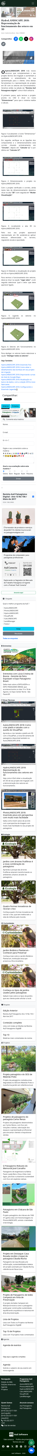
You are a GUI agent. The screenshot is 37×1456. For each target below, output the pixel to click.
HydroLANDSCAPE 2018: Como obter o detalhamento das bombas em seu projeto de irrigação (17, 369)
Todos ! (7, 624)
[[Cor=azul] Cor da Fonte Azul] (18, 453)
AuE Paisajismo (25, 1408)
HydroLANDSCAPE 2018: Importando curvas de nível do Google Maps (18, 375)
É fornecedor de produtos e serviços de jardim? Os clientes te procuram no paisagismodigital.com (18, 530)
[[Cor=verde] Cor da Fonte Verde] (16, 453)
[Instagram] (25, 1446)
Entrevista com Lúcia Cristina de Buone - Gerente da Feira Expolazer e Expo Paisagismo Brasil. (18, 677)
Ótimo (5, 474)
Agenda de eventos (12, 1345)
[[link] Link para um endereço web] (22, 453)
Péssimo (29, 474)
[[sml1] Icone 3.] (10, 456)
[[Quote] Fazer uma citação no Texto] (26, 453)
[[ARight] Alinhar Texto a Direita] (8, 453)
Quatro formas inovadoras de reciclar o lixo (17, 907)
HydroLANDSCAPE (11, 613)
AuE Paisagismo (26, 1406)
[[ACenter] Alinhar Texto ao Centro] (6, 453)
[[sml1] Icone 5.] (15, 456)
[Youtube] (8, 1446)
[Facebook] (3, 1446)
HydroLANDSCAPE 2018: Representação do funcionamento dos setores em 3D (18, 771)
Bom (11, 474)
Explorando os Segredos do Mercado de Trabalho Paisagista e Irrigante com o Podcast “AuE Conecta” (18, 582)
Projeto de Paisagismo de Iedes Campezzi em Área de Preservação (18, 1297)
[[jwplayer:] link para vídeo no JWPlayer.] (23, 456)
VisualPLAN (8, 616)
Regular (17, 474)
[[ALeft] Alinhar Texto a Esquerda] (4, 453)
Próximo (15, 406)
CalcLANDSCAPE (10, 618)
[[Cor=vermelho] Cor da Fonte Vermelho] (20, 453)
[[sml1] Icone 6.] (17, 456)
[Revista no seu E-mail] (31, 1450)
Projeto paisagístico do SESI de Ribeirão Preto (17, 1075)
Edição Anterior (10, 1010)
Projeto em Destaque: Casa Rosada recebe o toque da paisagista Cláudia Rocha (16, 1256)
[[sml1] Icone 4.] (13, 456)
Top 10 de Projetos (12, 1331)
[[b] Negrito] (10, 453)
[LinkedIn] (17, 1446)
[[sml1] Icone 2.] (8, 456)
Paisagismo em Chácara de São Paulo (18, 1210)
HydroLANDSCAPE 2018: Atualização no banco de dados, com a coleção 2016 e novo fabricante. (18, 382)
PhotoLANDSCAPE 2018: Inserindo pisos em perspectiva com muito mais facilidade (18, 815)
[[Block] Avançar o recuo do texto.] (30, 453)
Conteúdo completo (12, 1022)
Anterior (6, 406)
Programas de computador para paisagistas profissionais (16, 556)
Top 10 (6, 1034)
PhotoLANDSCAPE (11, 610)
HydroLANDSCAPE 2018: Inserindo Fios (16, 365)
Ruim (23, 474)
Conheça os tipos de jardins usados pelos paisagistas (16, 991)
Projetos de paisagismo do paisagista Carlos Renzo (15, 1118)
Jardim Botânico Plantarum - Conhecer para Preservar (16, 951)
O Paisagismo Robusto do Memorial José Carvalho (15, 1167)
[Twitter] (12, 1446)
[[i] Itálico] (12, 453)
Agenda (6, 1364)
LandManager (9, 621)
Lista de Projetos (11, 1319)
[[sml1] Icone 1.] (6, 456)
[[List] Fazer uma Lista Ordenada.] (28, 453)
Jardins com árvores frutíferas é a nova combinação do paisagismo (18, 864)
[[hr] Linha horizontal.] (4, 456)
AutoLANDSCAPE (10, 608)
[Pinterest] (21, 1446)
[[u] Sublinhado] (14, 453)
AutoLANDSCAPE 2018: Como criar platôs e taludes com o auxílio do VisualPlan (17, 727)
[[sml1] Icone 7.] (19, 456)
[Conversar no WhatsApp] (31, 1443)
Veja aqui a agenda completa (14, 1357)
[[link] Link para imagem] (24, 453)
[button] (3, 12)
